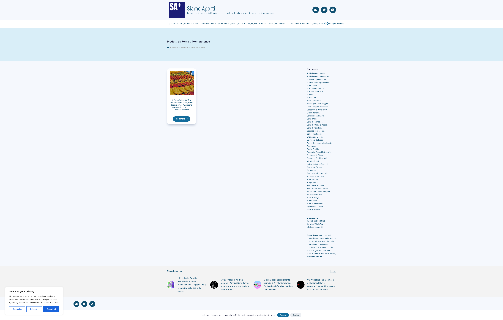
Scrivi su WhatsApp (315, 224)
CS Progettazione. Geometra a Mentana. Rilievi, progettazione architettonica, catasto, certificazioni (321, 285)
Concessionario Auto (315, 116)
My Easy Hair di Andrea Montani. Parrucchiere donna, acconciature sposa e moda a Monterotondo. (235, 285)
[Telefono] (332, 10)
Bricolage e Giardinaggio (317, 103)
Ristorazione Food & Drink (318, 188)
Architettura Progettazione (318, 82)
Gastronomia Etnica (315, 155)
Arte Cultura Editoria (315, 88)
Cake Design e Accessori (317, 106)
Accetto (283, 315)
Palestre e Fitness (314, 167)
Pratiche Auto (312, 179)
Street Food (312, 200)
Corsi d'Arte (312, 119)
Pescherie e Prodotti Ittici (317, 173)
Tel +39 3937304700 (316, 221)
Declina (296, 315)
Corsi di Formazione (315, 122)
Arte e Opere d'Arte (315, 91)
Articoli (310, 94)
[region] (34, 301)
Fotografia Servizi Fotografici (319, 152)
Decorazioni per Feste (316, 131)
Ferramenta (311, 146)
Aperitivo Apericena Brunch (318, 79)
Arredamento (312, 85)
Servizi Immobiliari (314, 194)
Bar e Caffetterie (314, 100)
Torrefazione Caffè (315, 207)
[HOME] (168, 48)
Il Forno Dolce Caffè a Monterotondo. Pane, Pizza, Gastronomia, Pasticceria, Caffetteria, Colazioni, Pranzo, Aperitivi (181, 105)
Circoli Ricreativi (313, 113)
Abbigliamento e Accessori (318, 76)
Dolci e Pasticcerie (314, 134)
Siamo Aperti (201, 8)
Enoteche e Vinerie (315, 137)
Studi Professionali (314, 203)
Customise (17, 309)
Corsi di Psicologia (314, 128)
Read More (182, 119)
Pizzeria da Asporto (315, 176)
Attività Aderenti (300, 24)
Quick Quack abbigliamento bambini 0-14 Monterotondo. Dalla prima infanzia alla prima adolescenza (278, 285)
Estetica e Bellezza (315, 140)
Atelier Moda (312, 97)
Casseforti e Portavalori (317, 110)
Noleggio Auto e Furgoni (317, 164)
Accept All (51, 309)
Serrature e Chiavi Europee (318, 191)
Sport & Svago (313, 197)
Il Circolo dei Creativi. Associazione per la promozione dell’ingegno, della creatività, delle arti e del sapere (191, 284)
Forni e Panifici (313, 149)
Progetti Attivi (312, 182)
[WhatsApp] (324, 10)
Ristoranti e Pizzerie (315, 185)
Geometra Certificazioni (317, 158)
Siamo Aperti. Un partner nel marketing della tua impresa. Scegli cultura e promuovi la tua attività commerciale (228, 24)
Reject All (34, 309)
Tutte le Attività (313, 210)
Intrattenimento (313, 161)
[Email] (315, 10)
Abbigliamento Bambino (317, 73)
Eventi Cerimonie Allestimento (319, 143)
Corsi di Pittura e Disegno (317, 125)
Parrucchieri (312, 170)
